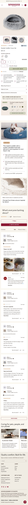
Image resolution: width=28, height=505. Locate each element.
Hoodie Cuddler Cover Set (12, 240)
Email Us (17, 481)
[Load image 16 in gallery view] (21, 40)
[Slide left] (1, 40)
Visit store (17, 479)
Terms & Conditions (13, 500)
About (16, 466)
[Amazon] (12, 107)
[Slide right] (26, 40)
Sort (15, 229)
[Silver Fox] (6, 56)
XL (22, 110)
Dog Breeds (3, 471)
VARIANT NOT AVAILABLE (17, 113)
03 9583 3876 (18, 477)
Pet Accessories (4, 468)
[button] (2, 5)
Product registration (5, 479)
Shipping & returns (5, 477)
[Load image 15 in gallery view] (14, 40)
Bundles (3, 469)
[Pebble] (17, 107)
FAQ (16, 469)
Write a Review (16, 225)
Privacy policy (4, 500)
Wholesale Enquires (5, 482)
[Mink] (2, 56)
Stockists (3, 481)
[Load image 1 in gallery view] (6, 40)
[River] (15, 107)
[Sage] (20, 107)
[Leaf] (22, 107)
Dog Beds (3, 466)
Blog (16, 468)
